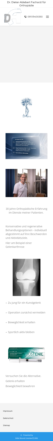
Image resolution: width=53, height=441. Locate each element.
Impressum (7, 411)
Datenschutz (8, 418)
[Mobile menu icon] (47, 16)
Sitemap (6, 425)
